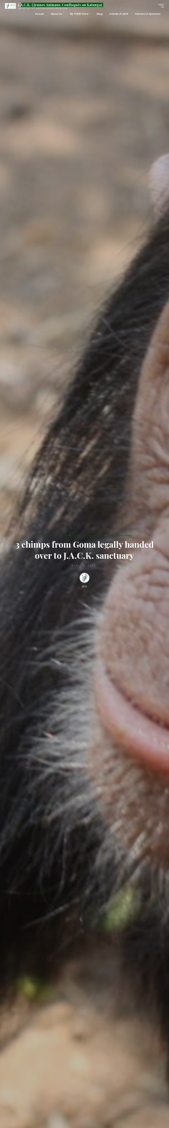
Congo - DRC (80, 535)
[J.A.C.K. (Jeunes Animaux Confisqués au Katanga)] (10, 5)
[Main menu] (161, 5)
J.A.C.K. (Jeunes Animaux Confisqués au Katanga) (60, 5)
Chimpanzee (60, 535)
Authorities (42, 535)
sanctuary (97, 535)
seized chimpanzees (119, 535)
